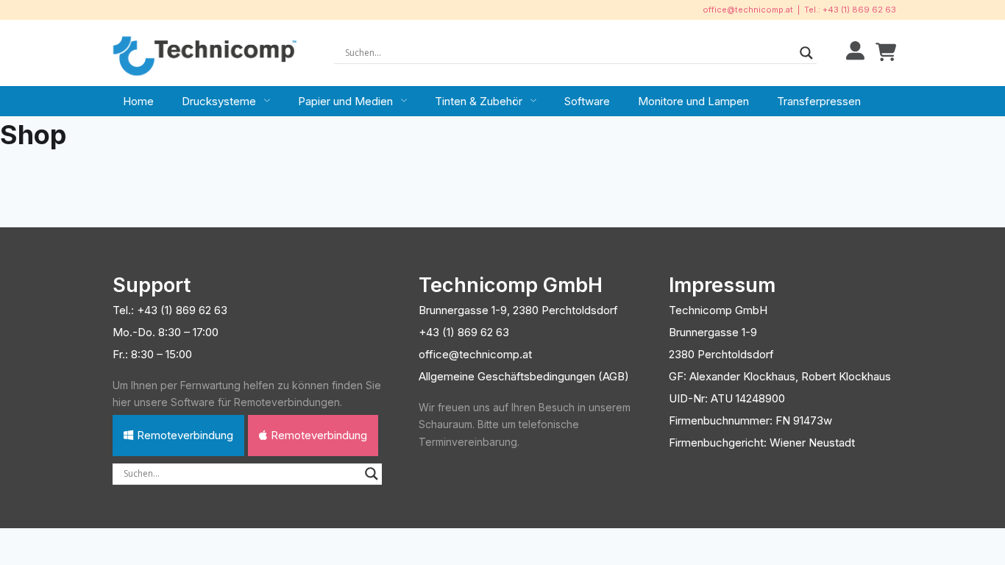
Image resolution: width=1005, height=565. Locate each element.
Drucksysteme (219, 101)
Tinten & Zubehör (478, 101)
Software (587, 101)
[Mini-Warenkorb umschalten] (886, 52)
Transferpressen (819, 101)
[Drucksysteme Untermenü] (267, 101)
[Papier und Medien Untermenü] (404, 101)
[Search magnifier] (806, 53)
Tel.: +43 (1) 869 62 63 (850, 9)
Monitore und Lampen (693, 101)
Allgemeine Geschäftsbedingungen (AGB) (524, 376)
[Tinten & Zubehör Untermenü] (533, 101)
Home (138, 101)
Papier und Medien (345, 101)
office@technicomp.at (748, 9)
